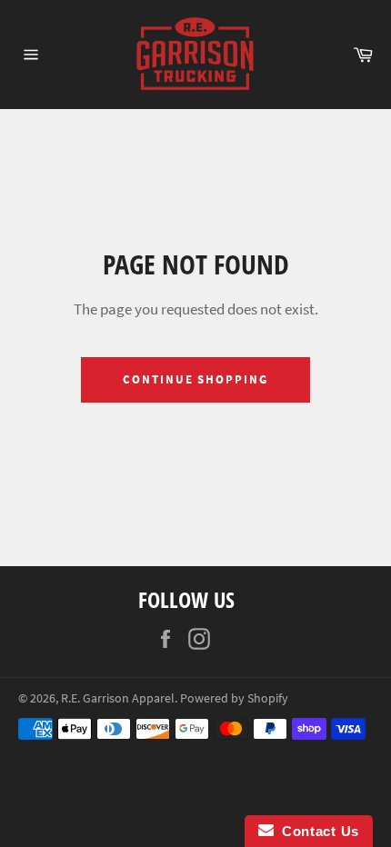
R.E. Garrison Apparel (118, 698)
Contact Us (316, 831)
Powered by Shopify (234, 698)
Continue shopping (195, 379)
